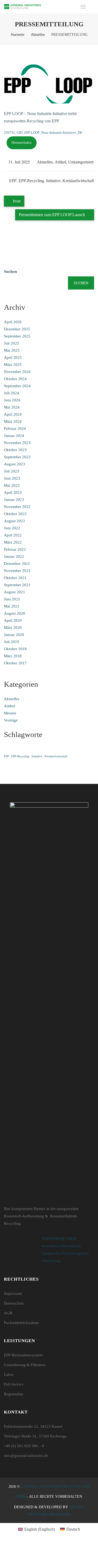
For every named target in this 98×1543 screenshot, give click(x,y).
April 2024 (13, 414)
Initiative (53, 180)
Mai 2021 (12, 606)
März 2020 (13, 627)
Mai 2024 (12, 407)
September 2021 (17, 585)
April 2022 (13, 535)
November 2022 (17, 507)
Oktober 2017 (15, 663)
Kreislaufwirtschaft (78, 180)
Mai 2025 (12, 350)
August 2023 (14, 464)
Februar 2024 (15, 428)
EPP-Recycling (31, 180)
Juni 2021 (12, 599)
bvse (16, 201)
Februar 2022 (15, 549)
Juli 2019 (11, 642)
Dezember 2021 (17, 563)
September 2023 (17, 457)
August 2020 (14, 613)
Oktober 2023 (15, 450)
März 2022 (13, 542)
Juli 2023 (11, 471)
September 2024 (17, 386)
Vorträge (11, 720)
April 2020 (13, 620)
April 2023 (13, 492)
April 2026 (13, 322)
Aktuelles (38, 35)
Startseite (17, 35)
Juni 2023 (12, 478)
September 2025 (17, 336)
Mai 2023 (12, 485)
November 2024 (17, 372)
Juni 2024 (12, 400)
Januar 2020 (14, 635)
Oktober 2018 (15, 649)
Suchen (10, 271)
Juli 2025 (11, 343)
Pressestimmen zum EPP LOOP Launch (52, 214)
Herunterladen (21, 143)
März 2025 (13, 364)
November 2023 (17, 443)
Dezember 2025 (17, 329)
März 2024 (13, 421)
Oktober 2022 (15, 514)
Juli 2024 (11, 393)
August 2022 (14, 521)
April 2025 (13, 357)
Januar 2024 (14, 436)
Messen (10, 713)
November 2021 (17, 571)
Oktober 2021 (15, 578)
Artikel (60, 162)
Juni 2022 (12, 528)
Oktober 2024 (15, 379)
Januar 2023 (14, 499)
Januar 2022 (14, 556)
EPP (12, 180)
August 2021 (14, 592)
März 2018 (13, 656)
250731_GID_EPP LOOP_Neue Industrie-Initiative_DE (43, 133)
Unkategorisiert (81, 162)
